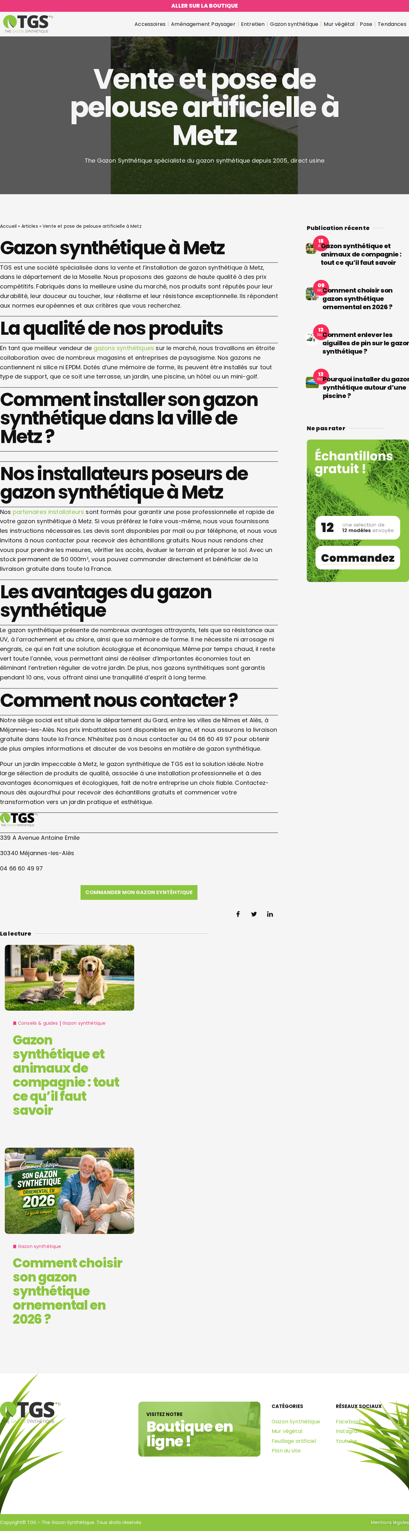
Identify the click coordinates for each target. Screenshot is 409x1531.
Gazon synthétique (294, 24)
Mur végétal (339, 24)
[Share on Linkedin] (270, 914)
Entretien (253, 24)
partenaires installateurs (48, 512)
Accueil (8, 226)
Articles (29, 226)
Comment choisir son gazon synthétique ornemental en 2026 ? (67, 1291)
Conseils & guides (38, 1023)
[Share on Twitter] (254, 914)
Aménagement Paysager (203, 24)
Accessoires (150, 24)
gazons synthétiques (124, 348)
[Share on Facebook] (238, 914)
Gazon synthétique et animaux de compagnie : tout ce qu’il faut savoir (66, 1075)
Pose (366, 24)
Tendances (392, 24)
